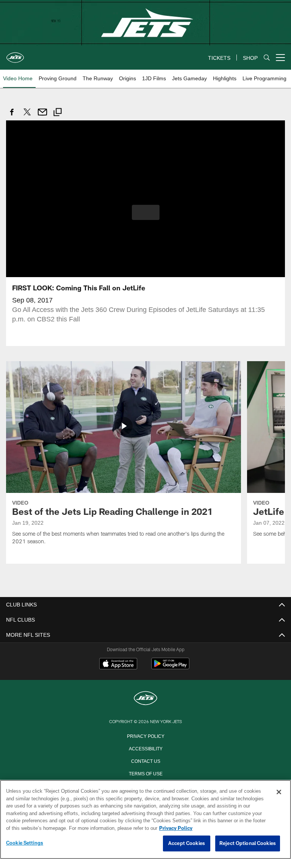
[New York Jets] (145, 698)
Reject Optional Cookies (247, 843)
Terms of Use (145, 772)
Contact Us (145, 760)
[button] (145, 212)
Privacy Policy (145, 735)
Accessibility (145, 747)
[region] (145, 819)
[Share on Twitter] (27, 116)
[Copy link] (58, 113)
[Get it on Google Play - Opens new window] (170, 667)
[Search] (267, 58)
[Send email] (42, 116)
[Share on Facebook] (12, 116)
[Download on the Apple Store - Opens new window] (118, 664)
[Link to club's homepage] (15, 54)
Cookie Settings (24, 843)
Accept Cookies (186, 843)
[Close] (279, 792)
